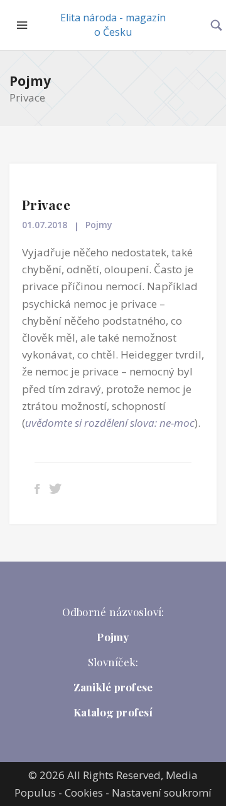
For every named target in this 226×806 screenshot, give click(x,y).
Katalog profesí (113, 712)
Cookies (84, 792)
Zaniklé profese (113, 687)
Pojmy (30, 81)
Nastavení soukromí (162, 792)
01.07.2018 (44, 225)
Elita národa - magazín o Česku (113, 25)
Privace (46, 204)
